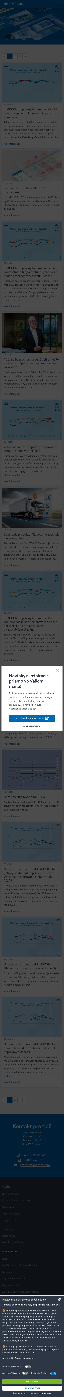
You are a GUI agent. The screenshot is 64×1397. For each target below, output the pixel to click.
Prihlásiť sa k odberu (30, 718)
